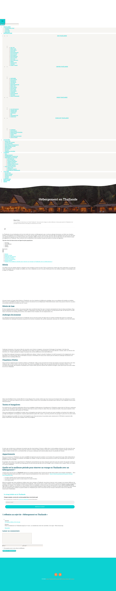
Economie (8, 173)
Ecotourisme (8, 143)
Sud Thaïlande (62, 36)
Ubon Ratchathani (15, 136)
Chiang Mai (13, 110)
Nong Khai (13, 133)
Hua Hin (12, 83)
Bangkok (13, 81)
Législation (8, 175)
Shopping (7, 148)
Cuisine (7, 29)
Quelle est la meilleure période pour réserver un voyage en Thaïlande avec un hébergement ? (29, 261)
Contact (72, 579)
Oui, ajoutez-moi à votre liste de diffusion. (14, 548)
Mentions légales (64, 579)
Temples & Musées (10, 151)
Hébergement (9, 155)
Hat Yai (12, 47)
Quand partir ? (11, 165)
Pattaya (12, 94)
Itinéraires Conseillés (11, 156)
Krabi (12, 61)
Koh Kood (13, 88)
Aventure (7, 141)
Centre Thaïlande (62, 66)
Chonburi (13, 82)
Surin (12, 134)
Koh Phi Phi (13, 54)
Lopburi (12, 92)
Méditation (8, 147)
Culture (7, 30)
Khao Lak (13, 48)
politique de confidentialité (23, 499)
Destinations (8, 33)
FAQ (6, 153)
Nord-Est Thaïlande (62, 118)
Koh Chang (13, 87)
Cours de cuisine (10, 142)
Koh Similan (14, 56)
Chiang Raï (13, 111)
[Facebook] (5, 229)
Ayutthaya (13, 79)
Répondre (7, 528)
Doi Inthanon (14, 109)
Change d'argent (12, 161)
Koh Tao (12, 59)
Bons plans (7, 179)
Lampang (13, 113)
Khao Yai (13, 86)
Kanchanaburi (14, 84)
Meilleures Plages (10, 146)
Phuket (12, 64)
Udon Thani (13, 137)
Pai (11, 114)
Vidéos (7, 178)
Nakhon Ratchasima (16, 132)
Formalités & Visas (12, 164)
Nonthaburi (14, 93)
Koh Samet (13, 91)
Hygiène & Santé (12, 169)
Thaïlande (7, 27)
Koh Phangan (14, 52)
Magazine (7, 180)
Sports (7, 150)
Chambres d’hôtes (9, 257)
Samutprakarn (14, 96)
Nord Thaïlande (62, 97)
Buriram (12, 129)
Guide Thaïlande (50, 579)
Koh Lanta (13, 50)
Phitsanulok (14, 115)
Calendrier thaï (9, 28)
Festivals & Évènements (12, 145)
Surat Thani (14, 65)
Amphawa (13, 78)
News (5, 181)
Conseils (6, 152)
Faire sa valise (11, 162)
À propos (57, 579)
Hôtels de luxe (8, 255)
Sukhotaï (13, 116)
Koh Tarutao (14, 60)
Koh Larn (13, 89)
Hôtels (6, 254)
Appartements (8, 260)
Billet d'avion (11, 160)
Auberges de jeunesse (10, 256)
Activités (7, 140)
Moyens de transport (13, 170)
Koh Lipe (12, 51)
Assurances (10, 159)
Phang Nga (13, 62)
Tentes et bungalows (10, 259)
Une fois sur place (10, 166)
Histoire (7, 32)
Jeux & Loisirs (9, 174)
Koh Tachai (13, 57)
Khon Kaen (13, 131)
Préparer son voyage (11, 157)
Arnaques (10, 167)
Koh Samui (13, 55)
